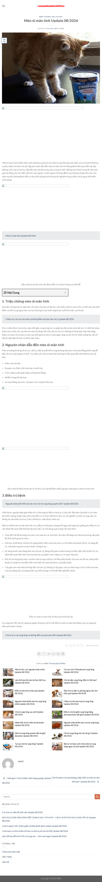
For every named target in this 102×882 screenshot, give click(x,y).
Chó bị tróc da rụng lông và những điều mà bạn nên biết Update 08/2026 (38, 635)
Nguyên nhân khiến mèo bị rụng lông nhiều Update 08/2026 (30, 702)
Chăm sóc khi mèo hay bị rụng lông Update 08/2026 (79, 702)
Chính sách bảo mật (11, 851)
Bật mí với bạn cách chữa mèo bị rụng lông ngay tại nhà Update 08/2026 (80, 745)
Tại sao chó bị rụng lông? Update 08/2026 (29, 745)
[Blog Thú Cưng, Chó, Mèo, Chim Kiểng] (51, 6)
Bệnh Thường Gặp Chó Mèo (51, 17)
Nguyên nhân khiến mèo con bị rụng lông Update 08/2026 (81, 723)
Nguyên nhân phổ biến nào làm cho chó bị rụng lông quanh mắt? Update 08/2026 (42, 503)
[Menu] (3, 6)
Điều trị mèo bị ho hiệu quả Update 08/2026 (29, 691)
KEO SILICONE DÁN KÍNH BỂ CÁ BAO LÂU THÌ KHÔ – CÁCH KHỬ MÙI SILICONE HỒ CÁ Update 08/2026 (49, 819)
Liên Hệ (5, 862)
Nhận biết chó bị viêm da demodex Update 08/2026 (29, 723)
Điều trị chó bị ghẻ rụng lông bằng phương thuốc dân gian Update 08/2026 (81, 713)
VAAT (62, 28)
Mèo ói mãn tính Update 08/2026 (21, 235)
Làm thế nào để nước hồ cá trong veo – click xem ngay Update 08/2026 (34, 836)
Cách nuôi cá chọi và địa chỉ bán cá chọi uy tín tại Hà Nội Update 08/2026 (35, 831)
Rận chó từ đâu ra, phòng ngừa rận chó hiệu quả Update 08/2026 (80, 691)
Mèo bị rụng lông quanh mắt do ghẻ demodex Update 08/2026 (30, 734)
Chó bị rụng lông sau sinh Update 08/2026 (29, 713)
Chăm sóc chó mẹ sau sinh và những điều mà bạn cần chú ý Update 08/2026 (40, 319)
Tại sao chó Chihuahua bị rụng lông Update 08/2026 (79, 670)
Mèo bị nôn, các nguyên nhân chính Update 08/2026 (30, 670)
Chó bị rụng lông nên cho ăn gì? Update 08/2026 (81, 734)
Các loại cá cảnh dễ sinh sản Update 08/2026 (22, 812)
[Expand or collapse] (65, 292)
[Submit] (97, 796)
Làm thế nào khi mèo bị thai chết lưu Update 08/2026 (30, 681)
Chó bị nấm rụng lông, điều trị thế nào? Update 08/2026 (80, 681)
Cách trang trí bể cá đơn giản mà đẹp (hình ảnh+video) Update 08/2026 (34, 826)
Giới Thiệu (7, 856)
